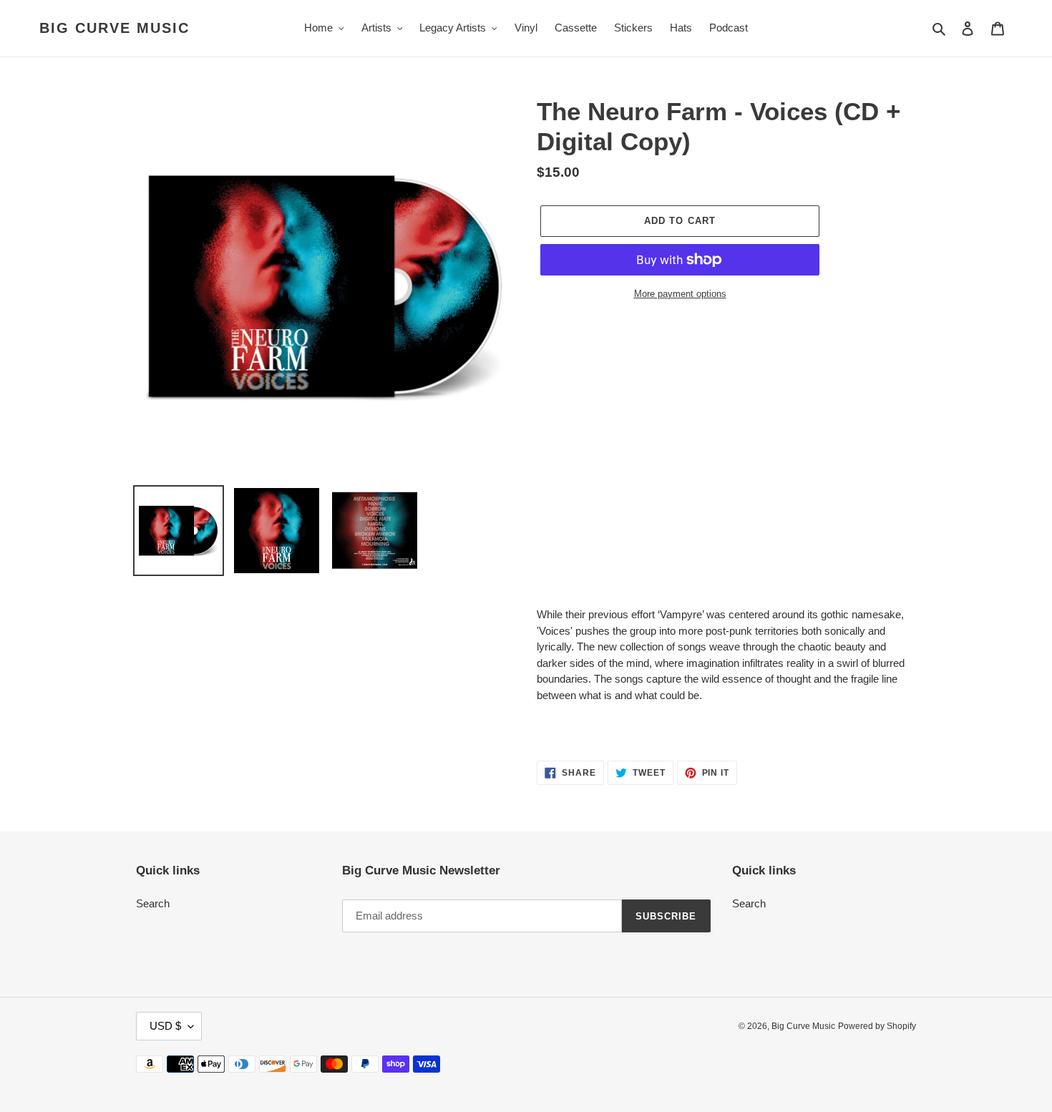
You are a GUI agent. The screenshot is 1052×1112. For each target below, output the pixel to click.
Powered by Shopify (877, 1026)
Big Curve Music (114, 28)
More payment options (680, 293)
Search (153, 903)
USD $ (165, 1026)
